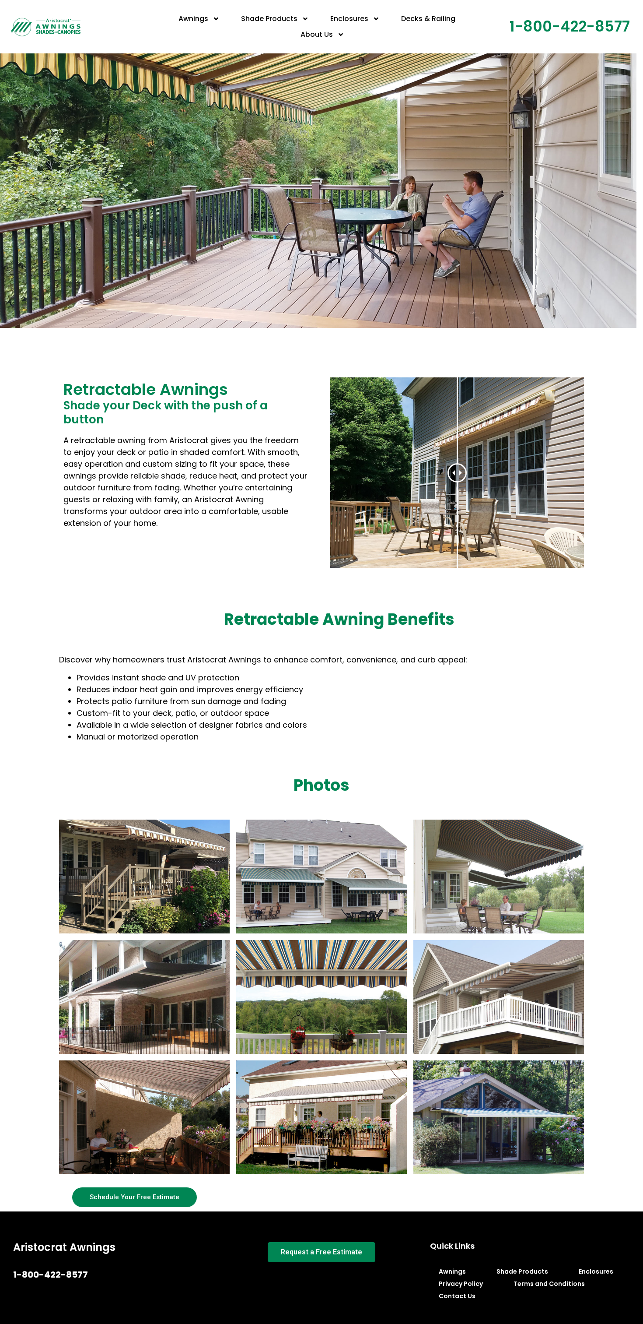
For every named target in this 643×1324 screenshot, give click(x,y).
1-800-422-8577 (570, 26)
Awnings (193, 19)
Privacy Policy (461, 1283)
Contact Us (457, 1296)
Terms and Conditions (549, 1283)
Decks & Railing (428, 19)
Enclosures (349, 19)
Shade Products (269, 19)
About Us (317, 34)
